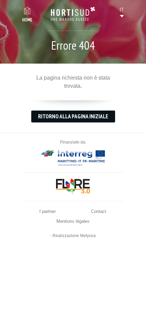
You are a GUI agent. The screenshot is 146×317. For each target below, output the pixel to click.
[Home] (73, 14)
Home (27, 20)
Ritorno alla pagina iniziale (73, 116)
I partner (47, 211)
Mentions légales (73, 221)
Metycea (88, 235)
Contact (98, 211)
